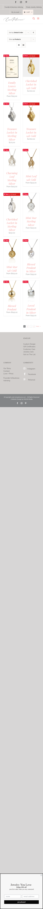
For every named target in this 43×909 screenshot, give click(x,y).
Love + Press (8, 374)
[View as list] (23, 45)
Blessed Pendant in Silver (31, 267)
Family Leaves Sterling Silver (11, 88)
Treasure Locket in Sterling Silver (12, 134)
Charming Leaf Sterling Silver (11, 178)
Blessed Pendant (12, 307)
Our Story (7, 368)
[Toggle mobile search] (34, 18)
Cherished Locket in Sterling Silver (11, 225)
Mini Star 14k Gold (11, 268)
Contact (6, 371)
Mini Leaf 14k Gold (31, 177)
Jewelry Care (28, 352)
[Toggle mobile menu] (38, 18)
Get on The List (29, 354)
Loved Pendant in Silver (31, 309)
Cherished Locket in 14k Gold (31, 84)
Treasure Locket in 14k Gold (31, 132)
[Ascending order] (33, 32)
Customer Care (29, 349)
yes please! (21, 902)
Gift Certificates (29, 347)
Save (7, 56)
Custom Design (29, 344)
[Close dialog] (41, 875)
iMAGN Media (28, 399)
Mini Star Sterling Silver (31, 221)
